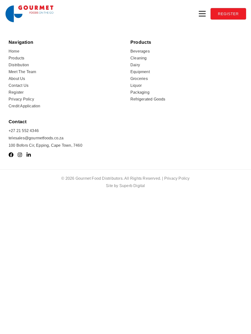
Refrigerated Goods (147, 99)
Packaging (140, 92)
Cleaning (138, 58)
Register (16, 92)
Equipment (140, 72)
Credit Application (24, 106)
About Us (17, 79)
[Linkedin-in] (28, 154)
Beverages (140, 51)
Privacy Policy (21, 99)
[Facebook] (11, 154)
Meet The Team (22, 72)
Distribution (19, 65)
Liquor (136, 85)
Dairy (135, 65)
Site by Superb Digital (125, 186)
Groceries (139, 79)
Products (17, 58)
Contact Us (18, 85)
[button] (202, 13)
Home (14, 51)
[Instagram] (19, 154)
